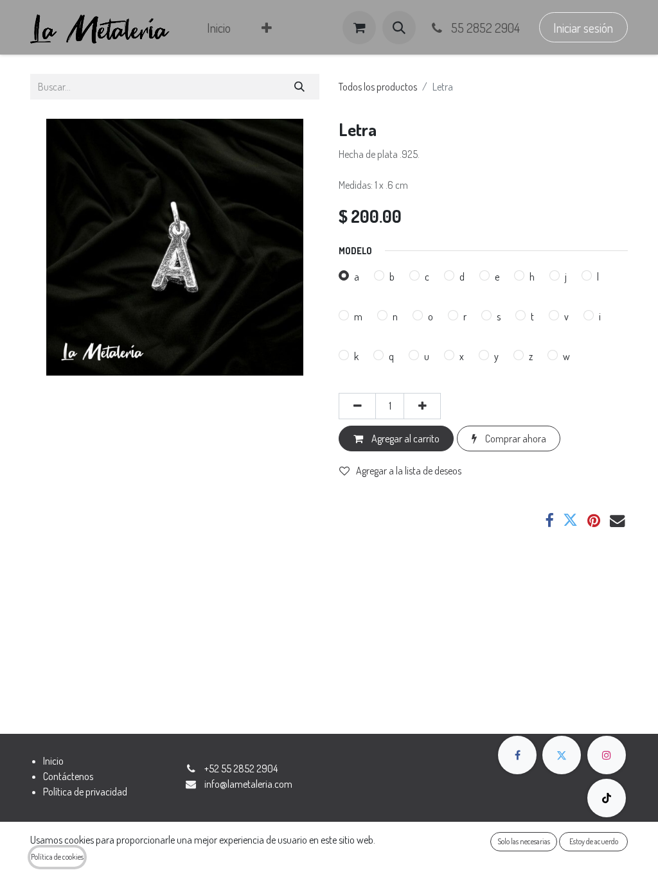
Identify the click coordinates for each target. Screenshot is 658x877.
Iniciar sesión (583, 27)
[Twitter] (570, 520)
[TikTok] (606, 798)
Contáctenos (68, 776)
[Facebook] (549, 520)
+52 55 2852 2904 (241, 768)
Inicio (53, 760)
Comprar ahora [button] (514, 438)
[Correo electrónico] (617, 520)
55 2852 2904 (484, 27)
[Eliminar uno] (357, 406)
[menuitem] (218, 27)
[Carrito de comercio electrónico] (359, 27)
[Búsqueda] (299, 87)
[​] (517, 755)
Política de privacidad (85, 791)
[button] (399, 27)
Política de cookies (57, 857)
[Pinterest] (593, 520)
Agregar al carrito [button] (404, 438)
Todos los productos (378, 86)
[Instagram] (606, 755)
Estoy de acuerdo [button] (593, 841)
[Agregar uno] (422, 406)
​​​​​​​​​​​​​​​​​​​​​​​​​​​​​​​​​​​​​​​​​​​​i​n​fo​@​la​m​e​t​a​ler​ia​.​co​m (248, 783)
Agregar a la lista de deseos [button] (408, 470)
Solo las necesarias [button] (523, 841)
